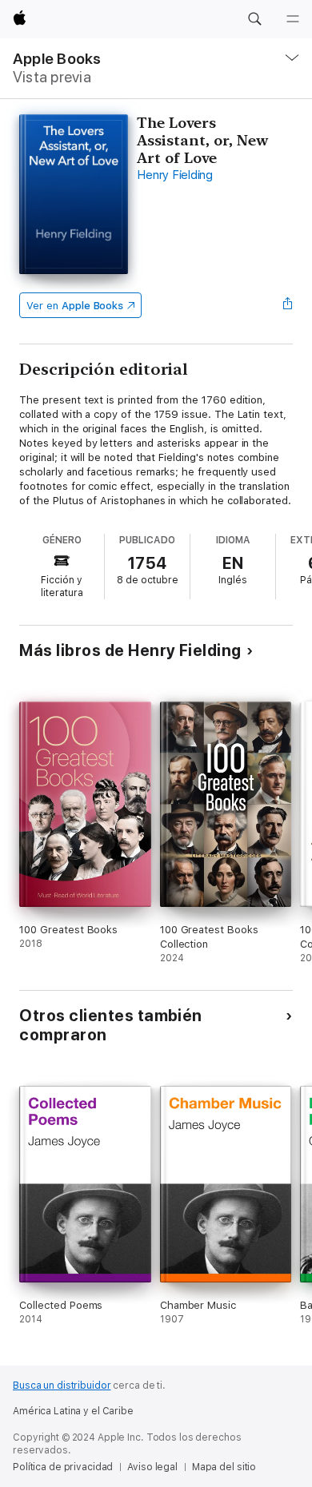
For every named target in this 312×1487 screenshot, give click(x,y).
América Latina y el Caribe (73, 1411)
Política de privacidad (63, 1467)
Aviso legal (152, 1467)
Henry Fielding (175, 175)
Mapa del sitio (224, 1467)
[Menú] (293, 19)
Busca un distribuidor (61, 1385)
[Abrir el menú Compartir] (288, 305)
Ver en (74, 306)
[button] (254, 19)
